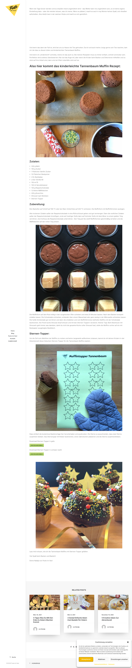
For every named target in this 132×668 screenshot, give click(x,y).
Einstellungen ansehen (119, 659)
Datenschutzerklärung (100, 664)
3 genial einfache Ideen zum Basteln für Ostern (77, 619)
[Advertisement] (78, 30)
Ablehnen (101, 659)
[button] (128, 642)
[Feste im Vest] (12, 10)
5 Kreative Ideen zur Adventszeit (110, 619)
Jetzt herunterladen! (37, 445)
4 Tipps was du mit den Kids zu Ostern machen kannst (43, 620)
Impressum (111, 664)
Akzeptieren (86, 659)
